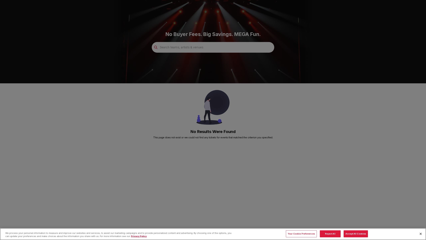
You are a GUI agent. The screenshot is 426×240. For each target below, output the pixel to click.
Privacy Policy (139, 236)
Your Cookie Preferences (301, 233)
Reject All (330, 233)
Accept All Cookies (355, 233)
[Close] (420, 234)
